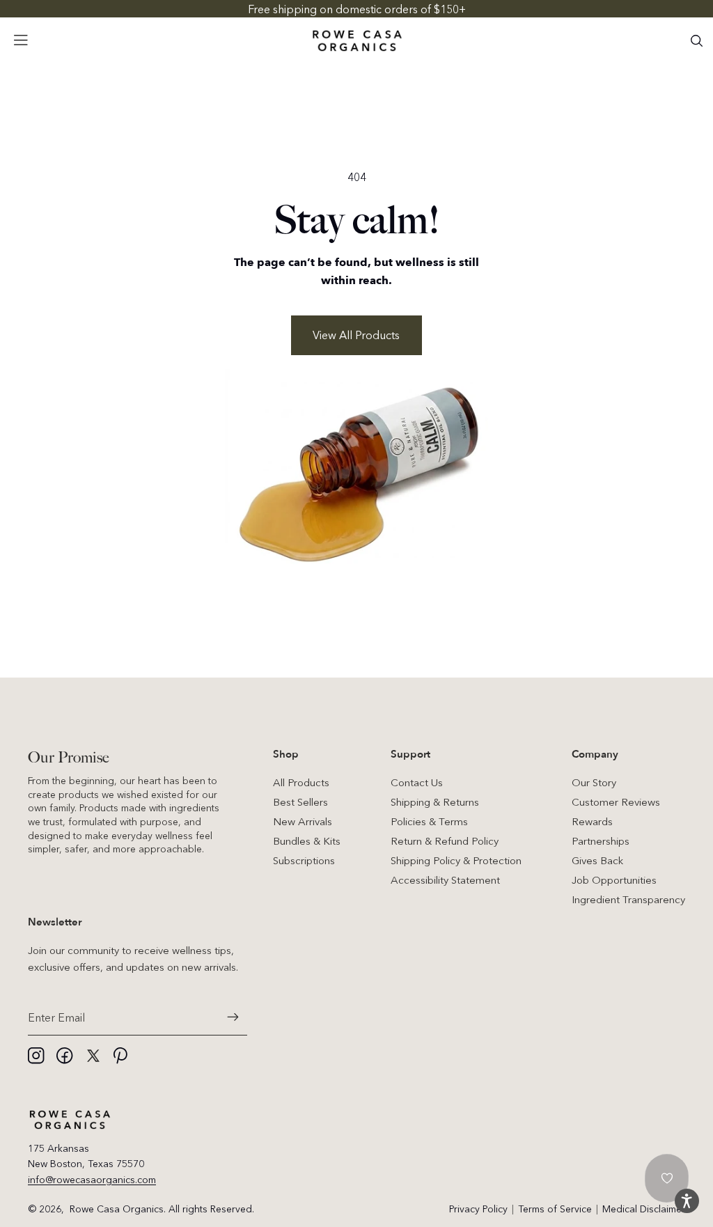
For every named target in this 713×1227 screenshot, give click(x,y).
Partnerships (600, 840)
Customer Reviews (616, 801)
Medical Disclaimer (643, 1209)
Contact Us (417, 782)
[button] (687, 1201)
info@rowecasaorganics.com (92, 1179)
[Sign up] (233, 1017)
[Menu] (20, 40)
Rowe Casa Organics (117, 1209)
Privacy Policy (478, 1209)
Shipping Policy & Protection (456, 860)
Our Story (594, 782)
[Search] (696, 40)
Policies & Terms (429, 821)
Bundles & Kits (306, 840)
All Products (301, 782)
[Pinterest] (121, 1055)
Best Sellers (300, 801)
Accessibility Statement (445, 879)
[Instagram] (36, 1055)
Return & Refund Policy (445, 840)
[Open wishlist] (667, 1178)
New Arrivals (302, 821)
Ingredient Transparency (628, 899)
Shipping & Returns (435, 801)
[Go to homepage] (357, 40)
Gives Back (597, 860)
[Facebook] (64, 1055)
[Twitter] (93, 1055)
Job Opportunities (614, 879)
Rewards (592, 821)
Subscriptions (304, 860)
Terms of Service (555, 1209)
